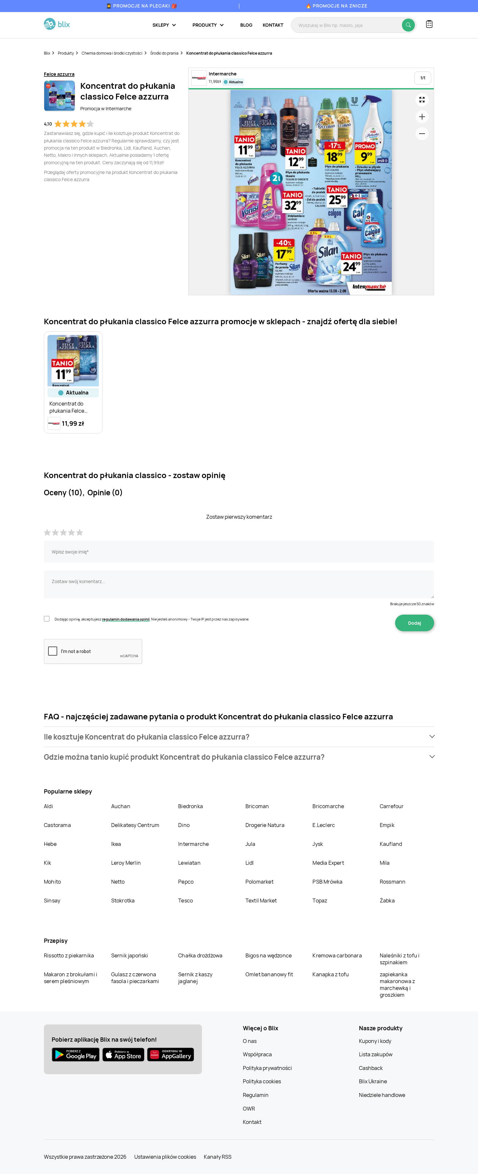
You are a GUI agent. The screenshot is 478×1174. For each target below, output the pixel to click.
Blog (246, 25)
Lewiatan (189, 862)
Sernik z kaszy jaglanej (195, 978)
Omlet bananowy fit (269, 974)
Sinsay (52, 900)
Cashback (371, 1068)
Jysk (317, 843)
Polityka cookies (262, 1081)
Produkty (66, 53)
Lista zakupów (375, 1054)
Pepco (185, 881)
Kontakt (273, 25)
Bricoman (257, 806)
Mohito (52, 881)
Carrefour (392, 806)
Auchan (120, 806)
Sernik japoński (129, 955)
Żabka (387, 900)
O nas (250, 1041)
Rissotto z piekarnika (69, 955)
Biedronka (190, 806)
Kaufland (391, 843)
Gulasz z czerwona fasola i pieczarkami (135, 978)
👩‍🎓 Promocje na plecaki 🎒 (141, 6)
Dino (184, 825)
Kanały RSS (218, 1156)
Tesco (185, 900)
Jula (251, 843)
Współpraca (257, 1054)
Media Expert (328, 862)
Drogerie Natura (265, 825)
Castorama (57, 825)
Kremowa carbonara (337, 955)
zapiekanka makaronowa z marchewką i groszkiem (397, 984)
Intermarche (193, 843)
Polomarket (259, 881)
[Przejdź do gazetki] (422, 99)
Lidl (250, 862)
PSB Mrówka (327, 881)
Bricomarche (328, 806)
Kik (47, 862)
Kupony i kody (375, 1041)
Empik (387, 825)
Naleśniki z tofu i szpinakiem (400, 959)
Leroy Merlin (126, 862)
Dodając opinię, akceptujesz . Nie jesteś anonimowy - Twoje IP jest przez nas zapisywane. (152, 619)
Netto (118, 881)
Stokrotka (123, 900)
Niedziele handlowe (382, 1095)
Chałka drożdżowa (200, 955)
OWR (249, 1108)
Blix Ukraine (373, 1081)
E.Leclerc (323, 825)
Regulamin (256, 1095)
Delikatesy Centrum (135, 825)
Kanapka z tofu (330, 974)
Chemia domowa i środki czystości (112, 53)
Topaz (319, 900)
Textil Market (261, 900)
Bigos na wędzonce (269, 955)
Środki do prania (164, 53)
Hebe (50, 843)
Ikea (116, 843)
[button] (239, 737)
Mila (385, 862)
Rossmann (393, 881)
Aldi (48, 806)
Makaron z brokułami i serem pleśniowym (70, 978)
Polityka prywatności (267, 1068)
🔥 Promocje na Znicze (336, 6)
